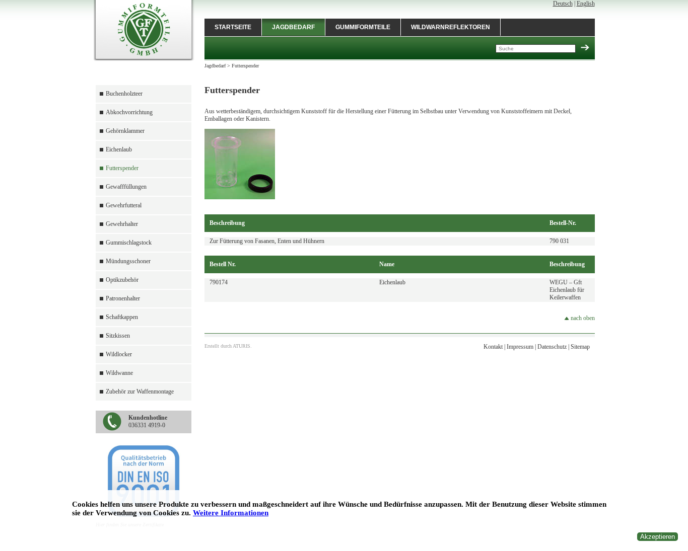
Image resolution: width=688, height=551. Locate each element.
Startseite (233, 27)
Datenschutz (552, 346)
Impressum (520, 346)
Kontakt (493, 346)
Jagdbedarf (293, 27)
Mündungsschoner (128, 261)
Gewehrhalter (122, 223)
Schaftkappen (122, 317)
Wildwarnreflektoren (450, 27)
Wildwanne (119, 372)
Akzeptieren (657, 536)
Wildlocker (119, 354)
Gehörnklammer (125, 130)
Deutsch (563, 3)
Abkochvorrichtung (129, 112)
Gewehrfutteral (124, 205)
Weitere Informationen (230, 513)
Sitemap (580, 346)
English (586, 3)
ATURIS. (242, 346)
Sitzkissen (118, 335)
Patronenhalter (123, 298)
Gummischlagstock (129, 242)
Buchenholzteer (124, 93)
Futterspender (122, 168)
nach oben (582, 318)
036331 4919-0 (147, 421)
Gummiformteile (362, 27)
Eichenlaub (119, 149)
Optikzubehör (122, 279)
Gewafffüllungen (126, 186)
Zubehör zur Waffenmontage (140, 391)
